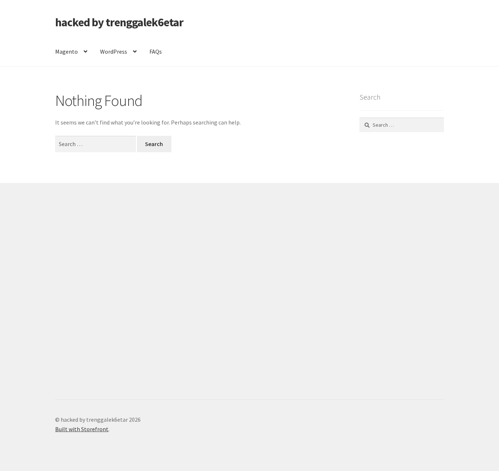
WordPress (113, 51)
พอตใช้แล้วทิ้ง (73, 292)
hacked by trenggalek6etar (119, 22)
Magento (66, 51)
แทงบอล (110, 239)
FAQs (155, 51)
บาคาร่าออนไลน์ (76, 239)
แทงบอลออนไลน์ (99, 217)
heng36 (64, 377)
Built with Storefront (81, 429)
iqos (97, 355)
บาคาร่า (65, 217)
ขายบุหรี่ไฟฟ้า (117, 324)
